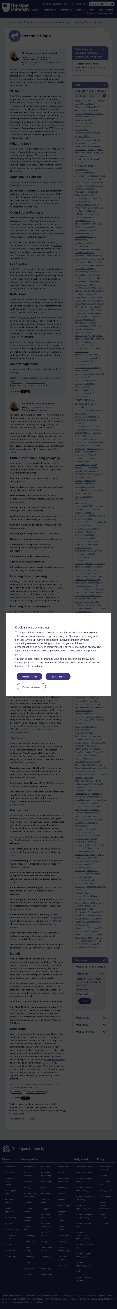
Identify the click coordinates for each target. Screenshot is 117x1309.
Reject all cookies (58, 677)
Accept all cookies (29, 677)
